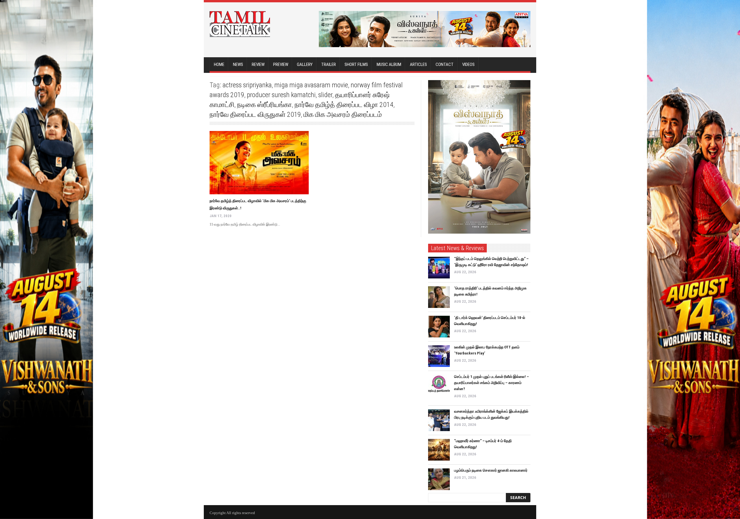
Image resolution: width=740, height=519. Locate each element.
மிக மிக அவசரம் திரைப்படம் (343, 114)
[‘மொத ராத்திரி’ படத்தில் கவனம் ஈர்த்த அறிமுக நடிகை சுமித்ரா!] (439, 297)
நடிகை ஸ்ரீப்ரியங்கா (264, 105)
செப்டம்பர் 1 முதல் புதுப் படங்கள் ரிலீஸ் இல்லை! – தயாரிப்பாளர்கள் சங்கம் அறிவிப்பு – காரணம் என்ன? (491, 382)
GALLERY (304, 64)
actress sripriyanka (247, 85)
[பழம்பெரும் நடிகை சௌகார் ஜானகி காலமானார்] (439, 479)
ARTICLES (418, 64)
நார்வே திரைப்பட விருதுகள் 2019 (255, 114)
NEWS (238, 64)
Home (219, 64)
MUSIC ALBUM (389, 64)
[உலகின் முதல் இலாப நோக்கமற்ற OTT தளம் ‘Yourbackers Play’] (439, 356)
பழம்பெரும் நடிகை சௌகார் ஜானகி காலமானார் (491, 470)
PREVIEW (280, 64)
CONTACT (445, 64)
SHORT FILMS (356, 64)
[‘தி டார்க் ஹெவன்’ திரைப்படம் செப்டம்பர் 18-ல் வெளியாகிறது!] (439, 326)
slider (325, 95)
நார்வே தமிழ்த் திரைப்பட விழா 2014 (344, 105)
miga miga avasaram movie (311, 85)
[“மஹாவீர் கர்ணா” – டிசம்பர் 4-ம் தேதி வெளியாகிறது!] (439, 450)
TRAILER (328, 64)
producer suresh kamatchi (281, 95)
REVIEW (258, 64)
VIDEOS (468, 64)
